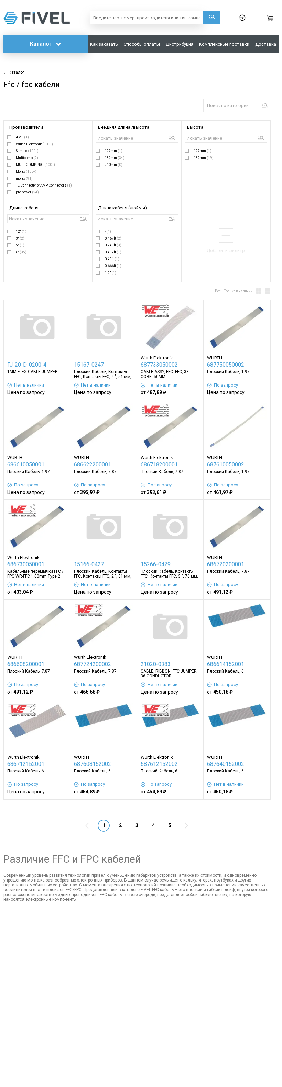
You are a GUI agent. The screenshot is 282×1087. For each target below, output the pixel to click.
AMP (22, 137)
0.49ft (112, 259)
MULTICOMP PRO (35, 165)
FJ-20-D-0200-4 (26, 364)
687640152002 (225, 764)
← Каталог (13, 72)
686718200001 (159, 464)
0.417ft (113, 252)
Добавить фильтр (226, 250)
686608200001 (25, 664)
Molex (26, 171)
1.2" (110, 273)
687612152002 (159, 764)
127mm (113, 151)
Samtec (27, 151)
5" (20, 245)
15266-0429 (156, 564)
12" (21, 231)
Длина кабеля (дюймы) (122, 207)
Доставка (265, 44)
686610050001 (25, 464)
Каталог (41, 44)
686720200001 (225, 564)
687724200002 (92, 664)
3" (20, 238)
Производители (26, 127)
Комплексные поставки (224, 44)
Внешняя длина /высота (123, 127)
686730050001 (25, 564)
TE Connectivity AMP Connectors (44, 185)
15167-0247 (89, 364)
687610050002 (225, 464)
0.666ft (113, 266)
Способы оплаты (142, 44)
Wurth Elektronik (34, 144)
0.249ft (113, 245)
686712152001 (25, 764)
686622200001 (92, 464)
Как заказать (104, 44)
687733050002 (159, 364)
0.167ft (113, 238)
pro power (27, 192)
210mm (113, 165)
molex (24, 178)
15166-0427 (89, 564)
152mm (114, 158)
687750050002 (225, 364)
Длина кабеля (24, 207)
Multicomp (27, 158)
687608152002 (92, 764)
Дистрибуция (179, 44)
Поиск (211, 17)
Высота (195, 127)
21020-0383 (156, 664)
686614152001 (225, 664)
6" (21, 252)
